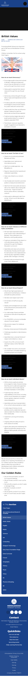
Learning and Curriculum (15, 39)
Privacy (14, 667)
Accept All (5, 140)
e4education (14, 657)
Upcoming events (14, 642)
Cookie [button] (14, 670)
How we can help (14, 634)
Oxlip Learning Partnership (14, 645)
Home (2, 39)
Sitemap (14, 662)
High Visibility (14, 660)
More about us (14, 637)
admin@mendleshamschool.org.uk (14, 624)
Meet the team (14, 639)
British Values (5, 41)
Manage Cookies (6, 142)
